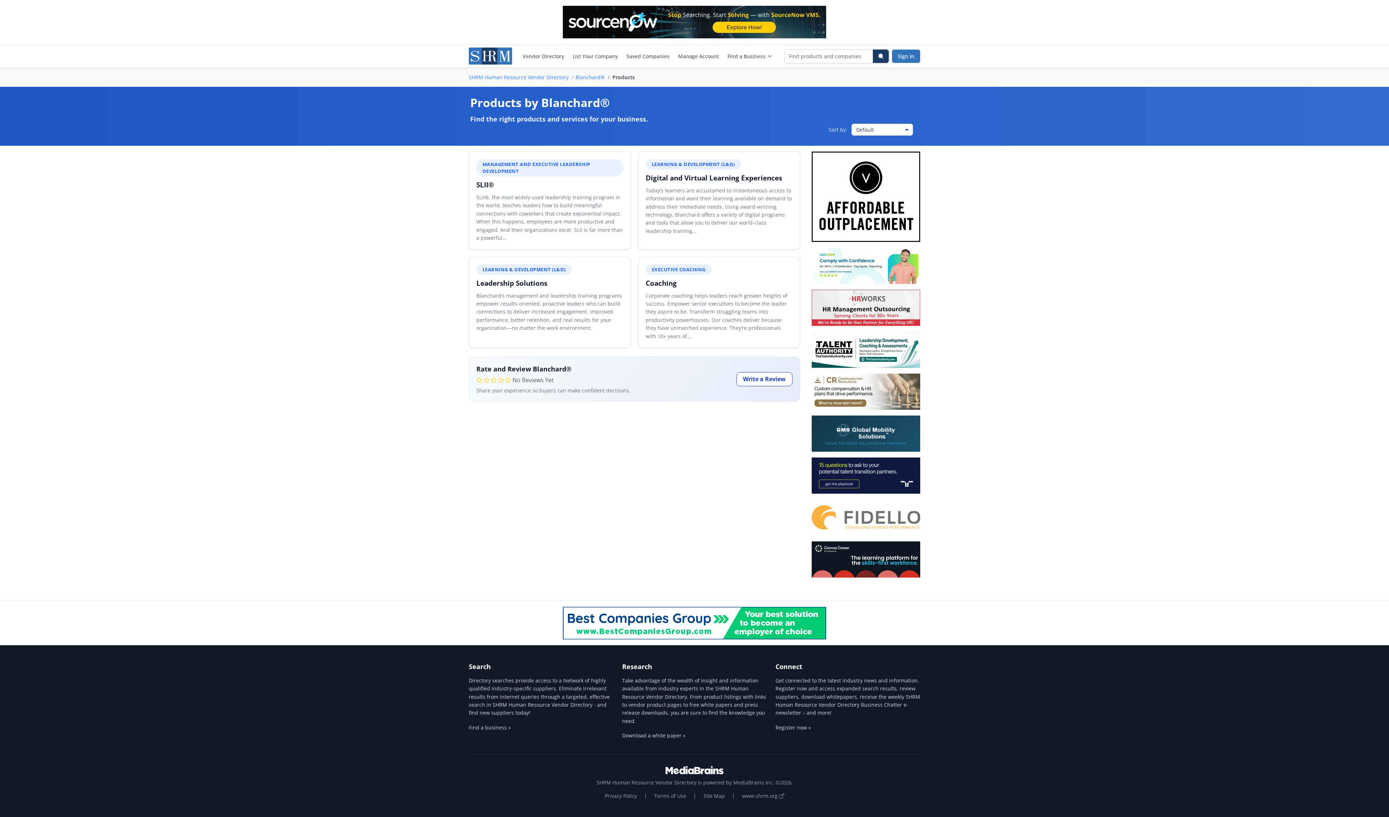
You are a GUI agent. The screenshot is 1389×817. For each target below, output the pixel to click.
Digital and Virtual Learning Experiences (714, 178)
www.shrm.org (760, 795)
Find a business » (490, 727)
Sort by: (838, 129)
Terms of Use (670, 795)
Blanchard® (590, 77)
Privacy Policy (621, 795)
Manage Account (698, 56)
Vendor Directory (543, 56)
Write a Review (764, 379)
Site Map (714, 795)
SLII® (485, 185)
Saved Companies (648, 56)
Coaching (661, 283)
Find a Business (746, 56)
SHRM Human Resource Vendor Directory (519, 77)
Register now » (793, 727)
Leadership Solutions (511, 283)
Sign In (906, 56)
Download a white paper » (653, 735)
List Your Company (595, 56)
